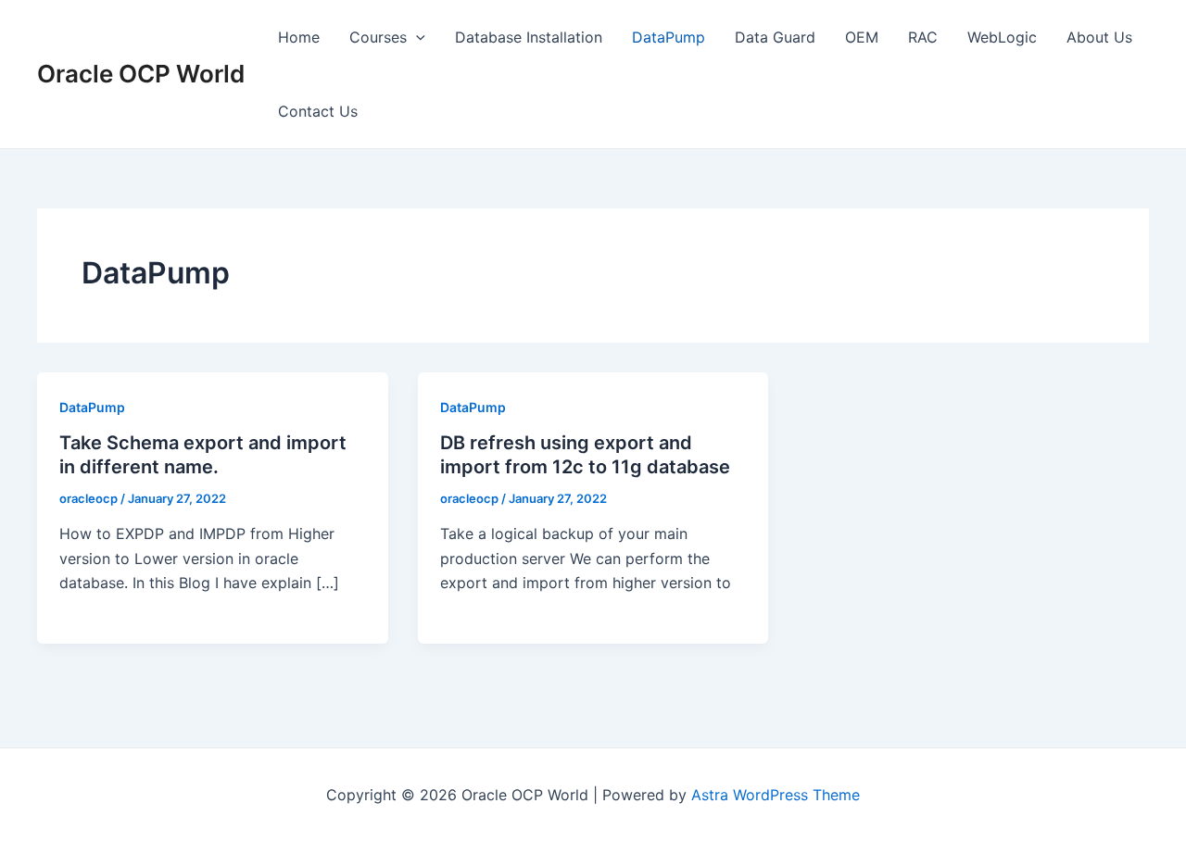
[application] (416, 37)
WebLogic (1002, 37)
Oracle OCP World (141, 73)
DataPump (668, 37)
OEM (861, 37)
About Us (1099, 37)
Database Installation (528, 37)
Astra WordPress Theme (775, 828)
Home (299, 37)
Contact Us (318, 111)
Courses (378, 37)
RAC (923, 37)
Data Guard (775, 37)
